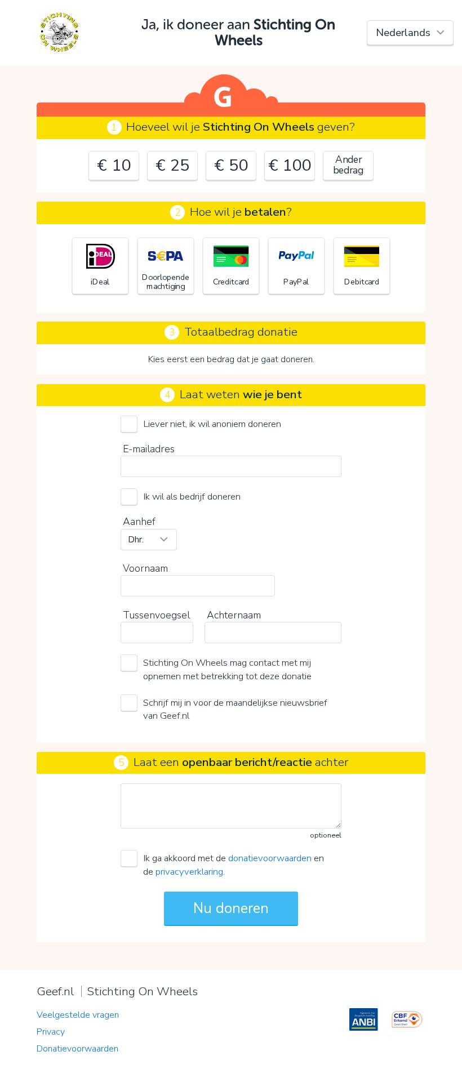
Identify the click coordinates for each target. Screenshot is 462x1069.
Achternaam (234, 615)
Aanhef (139, 521)
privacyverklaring (189, 871)
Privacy (51, 1032)
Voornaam (145, 568)
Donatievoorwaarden (77, 1049)
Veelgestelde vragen (78, 1015)
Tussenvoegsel (156, 615)
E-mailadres (149, 449)
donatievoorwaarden (270, 858)
